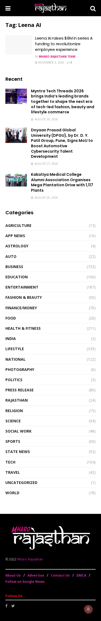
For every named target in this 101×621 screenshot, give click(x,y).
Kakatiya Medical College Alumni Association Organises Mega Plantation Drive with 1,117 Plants (62, 182)
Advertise (35, 575)
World (12, 492)
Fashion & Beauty (23, 297)
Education (16, 276)
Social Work (18, 431)
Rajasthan (16, 400)
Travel (12, 472)
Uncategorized (21, 482)
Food (10, 318)
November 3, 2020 (50, 62)
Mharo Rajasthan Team (57, 56)
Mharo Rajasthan (30, 559)
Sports (12, 441)
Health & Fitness (23, 328)
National (15, 359)
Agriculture (18, 225)
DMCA (81, 575)
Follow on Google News (25, 581)
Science (13, 420)
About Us (13, 575)
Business (14, 266)
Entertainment (22, 287)
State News (17, 451)
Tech (10, 462)
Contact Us (60, 575)
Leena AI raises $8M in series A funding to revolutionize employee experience (64, 43)
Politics (13, 379)
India (10, 338)
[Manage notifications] (88, 609)
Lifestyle (14, 348)
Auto (10, 256)
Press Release (19, 389)
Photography (19, 369)
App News (15, 235)
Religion (14, 410)
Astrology (16, 245)
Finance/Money (21, 307)
